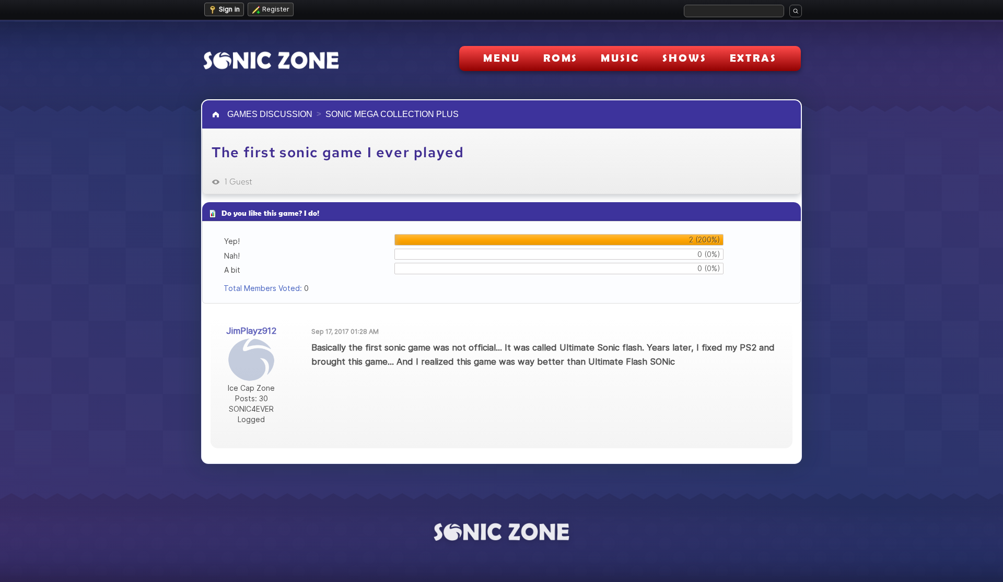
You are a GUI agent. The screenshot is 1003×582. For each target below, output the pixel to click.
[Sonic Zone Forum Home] (501, 531)
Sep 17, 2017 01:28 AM (345, 331)
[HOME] (217, 114)
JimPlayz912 (251, 330)
